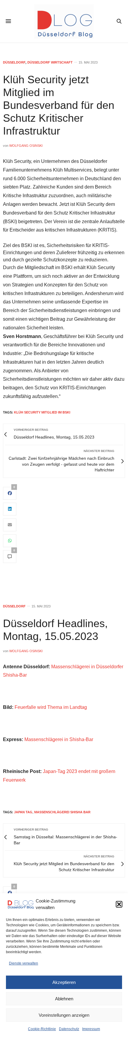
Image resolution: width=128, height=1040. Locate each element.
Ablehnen (64, 998)
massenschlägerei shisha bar (62, 812)
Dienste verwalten (23, 963)
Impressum (91, 1029)
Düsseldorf (14, 62)
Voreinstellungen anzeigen (64, 1015)
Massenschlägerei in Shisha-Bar (58, 739)
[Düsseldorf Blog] (64, 21)
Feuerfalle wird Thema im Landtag (51, 707)
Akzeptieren (64, 982)
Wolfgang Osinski (26, 145)
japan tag (23, 812)
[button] (119, 904)
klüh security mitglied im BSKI (42, 412)
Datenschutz (69, 1029)
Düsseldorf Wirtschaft (50, 62)
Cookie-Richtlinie (42, 1029)
